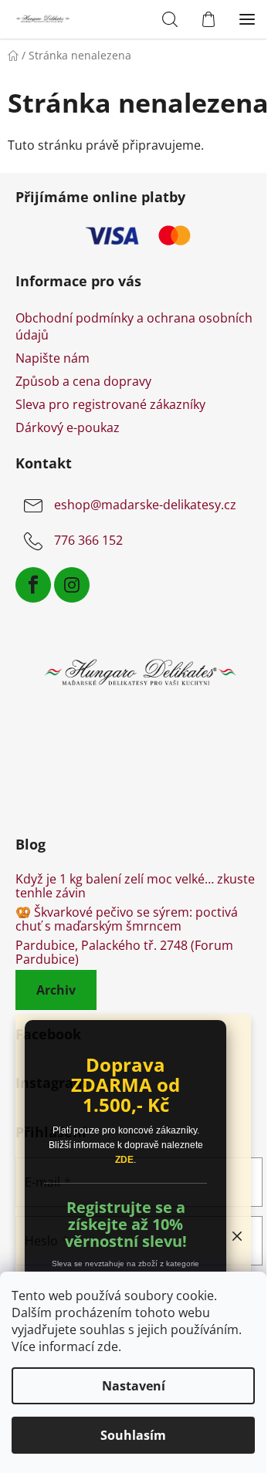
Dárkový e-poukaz (67, 427)
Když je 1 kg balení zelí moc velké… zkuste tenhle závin (135, 886)
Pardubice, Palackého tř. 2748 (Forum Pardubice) (124, 952)
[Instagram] (72, 585)
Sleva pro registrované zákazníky (110, 404)
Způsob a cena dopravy (83, 381)
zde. (109, 1346)
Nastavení (133, 1385)
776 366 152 (88, 540)
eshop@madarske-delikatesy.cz (145, 505)
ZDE (124, 1159)
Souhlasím (133, 1435)
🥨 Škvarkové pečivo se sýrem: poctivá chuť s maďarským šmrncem (126, 919)
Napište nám (52, 358)
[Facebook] (33, 585)
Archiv (56, 989)
